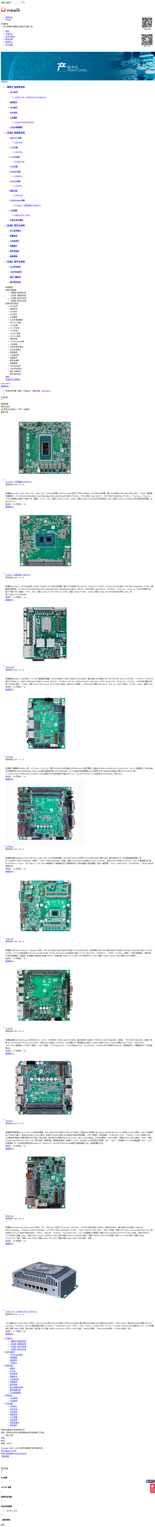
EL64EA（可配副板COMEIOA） (18, 575)
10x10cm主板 (15, 172)
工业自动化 (14, 241)
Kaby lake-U (46, 391)
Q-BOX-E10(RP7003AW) (24, 122)
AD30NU (9, 1029)
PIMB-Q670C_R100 (22, 215)
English (8, 19)
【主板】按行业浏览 (15, 225)
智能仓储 (36, 391)
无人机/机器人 (15, 231)
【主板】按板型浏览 (15, 132)
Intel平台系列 (15, 267)
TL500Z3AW (20, 162)
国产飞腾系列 (15, 277)
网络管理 (13, 256)
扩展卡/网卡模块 (16, 220)
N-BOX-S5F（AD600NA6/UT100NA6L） (31, 97)
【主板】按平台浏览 (15, 261)
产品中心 (27, 391)
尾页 (28, 409)
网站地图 (5, 1456)
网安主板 (13, 191)
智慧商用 (13, 236)
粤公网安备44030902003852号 (14, 1454)
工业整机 (13, 118)
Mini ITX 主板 (15, 138)
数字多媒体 (14, 251)
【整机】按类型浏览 (15, 87)
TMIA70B (18, 142)
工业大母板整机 (16, 127)
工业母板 (13, 210)
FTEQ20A (18, 152)
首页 (7, 31)
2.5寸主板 (14, 147)
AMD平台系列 (16, 272)
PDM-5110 (9, 1216)
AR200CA (18, 176)
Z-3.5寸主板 (15, 157)
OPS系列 (13, 108)
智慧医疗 (13, 246)
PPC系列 (13, 113)
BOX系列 (14, 92)
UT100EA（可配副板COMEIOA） (28, 205)
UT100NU (18, 186)
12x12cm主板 (15, 181)
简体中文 (9, 17)
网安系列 (13, 102)
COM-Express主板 (17, 200)
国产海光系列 (15, 282)
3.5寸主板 (14, 167)
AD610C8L (19, 195)
